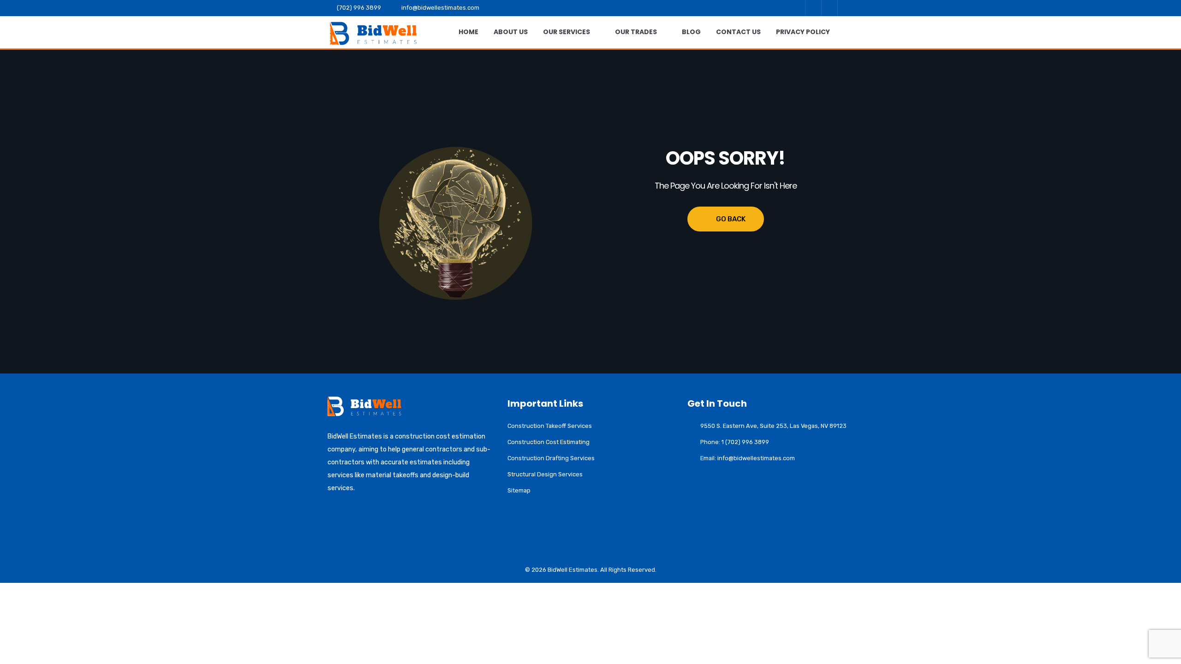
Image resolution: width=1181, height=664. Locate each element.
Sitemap (519, 490)
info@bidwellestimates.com (440, 7)
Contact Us (738, 31)
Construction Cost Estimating (548, 442)
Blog (691, 31)
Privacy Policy (803, 31)
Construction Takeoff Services (549, 425)
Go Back (731, 219)
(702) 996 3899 (359, 7)
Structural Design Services (545, 474)
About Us (511, 31)
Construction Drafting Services (551, 458)
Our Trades (636, 31)
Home (468, 31)
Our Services (566, 31)
